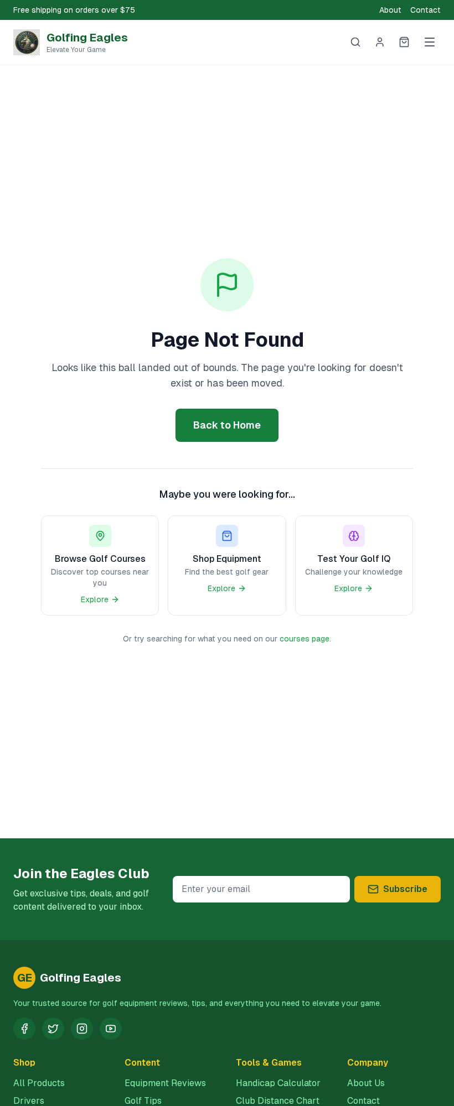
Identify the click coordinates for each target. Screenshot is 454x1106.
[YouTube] (111, 1029)
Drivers (28, 1100)
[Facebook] (24, 1029)
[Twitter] (53, 1029)
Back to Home (227, 425)
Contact (425, 10)
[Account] (380, 42)
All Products (39, 1083)
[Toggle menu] (430, 42)
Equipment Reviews (165, 1083)
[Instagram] (82, 1029)
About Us (366, 1083)
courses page (304, 638)
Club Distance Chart (277, 1100)
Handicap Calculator (278, 1083)
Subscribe (405, 889)
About (390, 10)
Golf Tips (143, 1100)
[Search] (355, 42)
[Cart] (404, 42)
